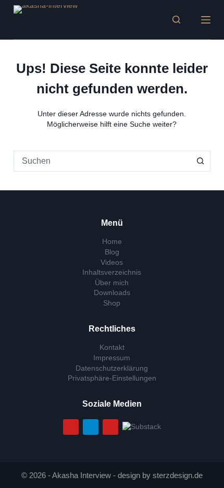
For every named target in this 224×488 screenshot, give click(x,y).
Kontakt (112, 347)
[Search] (176, 19)
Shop (111, 303)
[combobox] (102, 161)
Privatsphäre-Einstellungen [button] (112, 378)
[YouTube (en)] (110, 427)
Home (112, 241)
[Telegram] (90, 427)
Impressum (111, 357)
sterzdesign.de (178, 475)
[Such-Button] (200, 161)
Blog (112, 252)
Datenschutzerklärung (112, 368)
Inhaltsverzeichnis (111, 272)
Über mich (112, 282)
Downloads (112, 292)
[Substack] (141, 426)
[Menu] (205, 20)
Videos (112, 262)
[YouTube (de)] (71, 427)
